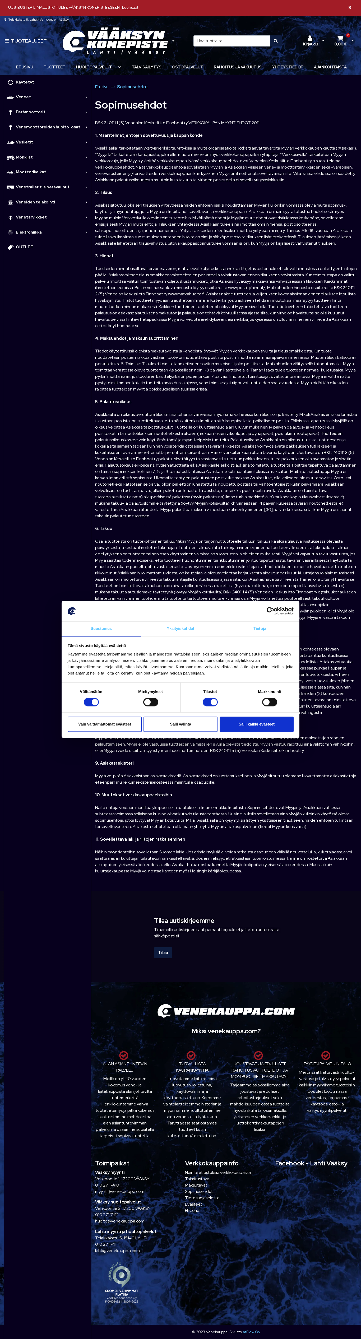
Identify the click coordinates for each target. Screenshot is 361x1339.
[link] (86, 97)
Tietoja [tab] (259, 628)
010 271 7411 (106, 1244)
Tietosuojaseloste (202, 1198)
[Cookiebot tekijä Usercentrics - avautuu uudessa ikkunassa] (270, 611)
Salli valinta (180, 724)
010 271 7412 (107, 1214)
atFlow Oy (251, 1331)
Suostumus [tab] (101, 628)
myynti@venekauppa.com (119, 1191)
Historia (192, 1210)
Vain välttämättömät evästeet (104, 724)
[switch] (150, 702)
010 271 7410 (107, 1185)
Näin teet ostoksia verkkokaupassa (218, 1172)
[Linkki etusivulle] (115, 41)
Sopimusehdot (199, 1191)
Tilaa (163, 952)
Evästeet (193, 1204)
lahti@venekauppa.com (117, 1250)
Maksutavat (196, 1185)
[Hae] (276, 41)
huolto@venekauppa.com (119, 1221)
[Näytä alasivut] (119, 67)
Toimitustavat (198, 1179)
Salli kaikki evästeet (257, 724)
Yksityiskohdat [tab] (180, 628)
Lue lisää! (130, 7)
